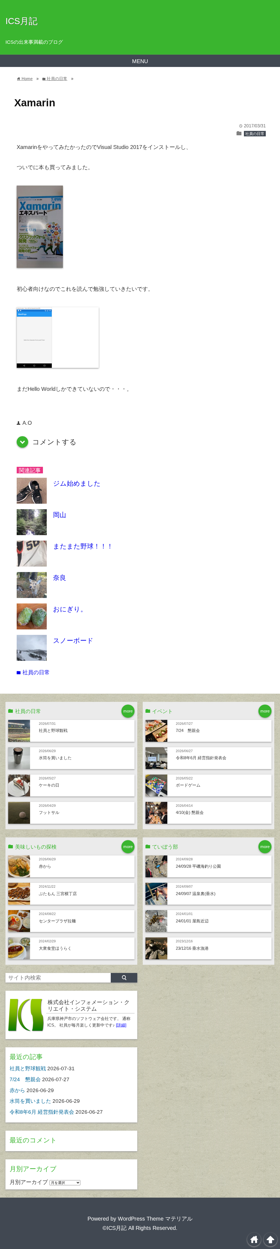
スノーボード (73, 640)
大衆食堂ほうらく (55, 948)
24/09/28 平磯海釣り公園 (198, 866)
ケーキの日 (49, 785)
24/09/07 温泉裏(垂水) (195, 893)
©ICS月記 (115, 1228)
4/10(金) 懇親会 (190, 812)
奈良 (59, 577)
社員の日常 (254, 133)
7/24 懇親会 (188, 730)
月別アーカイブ (29, 1182)
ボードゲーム (188, 785)
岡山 (59, 514)
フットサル (49, 812)
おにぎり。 (70, 609)
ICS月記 (21, 21)
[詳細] (121, 1025)
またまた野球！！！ (83, 546)
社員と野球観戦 (53, 730)
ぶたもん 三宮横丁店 (58, 893)
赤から (45, 866)
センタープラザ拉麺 (57, 921)
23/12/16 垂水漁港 (192, 948)
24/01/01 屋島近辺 (192, 921)
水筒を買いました (55, 757)
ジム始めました (77, 483)
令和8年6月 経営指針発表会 (201, 757)
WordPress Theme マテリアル (155, 1219)
